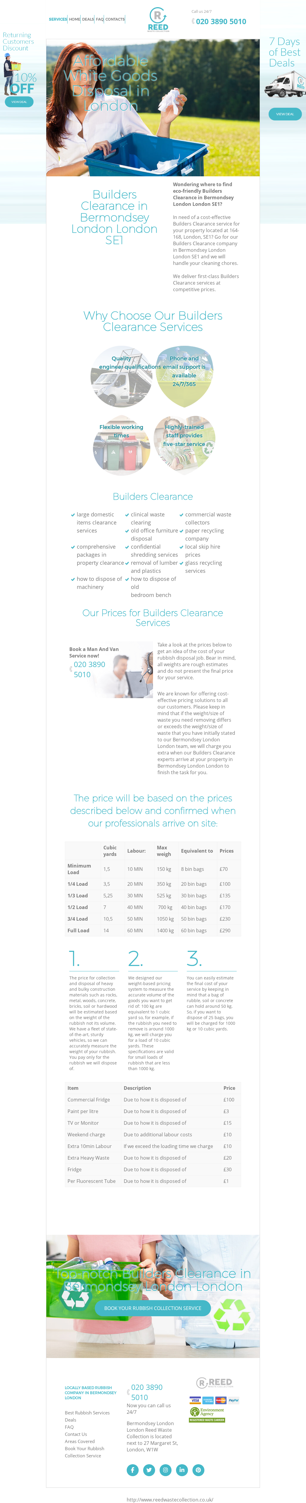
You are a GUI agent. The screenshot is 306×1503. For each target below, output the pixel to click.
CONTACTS (115, 19)
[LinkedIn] (182, 1470)
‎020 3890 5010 (89, 669)
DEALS (88, 19)
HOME (74, 19)
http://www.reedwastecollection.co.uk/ (170, 1499)
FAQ (69, 1427)
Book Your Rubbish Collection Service (152, 1308)
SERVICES (58, 19)
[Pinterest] (198, 1470)
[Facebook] (133, 1470)
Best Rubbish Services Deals (87, 1416)
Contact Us (76, 1434)
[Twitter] (149, 1470)
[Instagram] (166, 1470)
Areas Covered (80, 1441)
